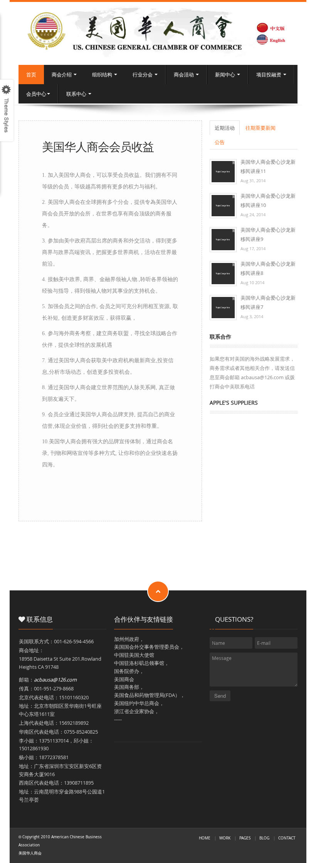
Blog (264, 838)
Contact (287, 838)
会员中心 (36, 93)
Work (224, 838)
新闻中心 (225, 74)
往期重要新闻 (260, 127)
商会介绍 (62, 74)
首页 (31, 74)
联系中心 (76, 93)
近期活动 (225, 127)
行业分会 (143, 74)
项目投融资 (269, 74)
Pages (244, 838)
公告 (220, 142)
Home (204, 838)
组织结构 (102, 74)
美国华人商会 (30, 853)
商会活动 (184, 74)
